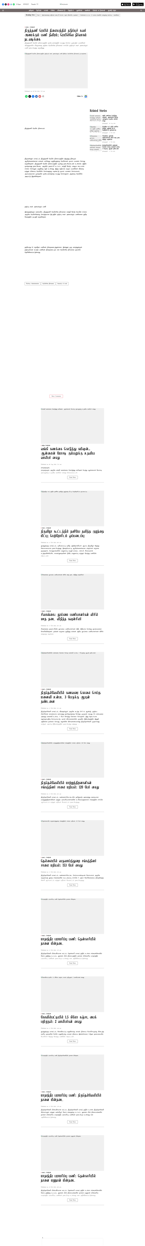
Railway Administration (32, 283)
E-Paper (18, 4)
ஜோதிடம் (71, 10)
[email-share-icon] (39, 97)
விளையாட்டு (61, 10)
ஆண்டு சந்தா (112, 10)
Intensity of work (62, 283)
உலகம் (46, 10)
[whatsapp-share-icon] (26, 97)
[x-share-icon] (29, 97)
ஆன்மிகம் (79, 10)
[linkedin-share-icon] (36, 97)
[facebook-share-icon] (33, 97)
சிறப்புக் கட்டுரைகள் (99, 10)
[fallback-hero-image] (96, 118)
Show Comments (56, 396)
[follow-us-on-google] (86, 96)
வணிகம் (87, 10)
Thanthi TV (34, 4)
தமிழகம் (31, 10)
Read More (72, 477)
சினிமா (53, 10)
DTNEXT (26, 4)
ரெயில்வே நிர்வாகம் (48, 283)
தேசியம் (38, 10)
